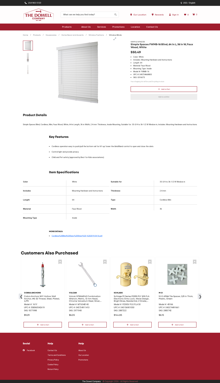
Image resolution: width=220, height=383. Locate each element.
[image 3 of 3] (28, 69)
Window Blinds (115, 35)
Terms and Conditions (57, 355)
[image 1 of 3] (28, 46)
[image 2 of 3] (28, 57)
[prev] (20, 296)
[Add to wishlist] (60, 262)
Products (37, 35)
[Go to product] (43, 274)
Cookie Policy (53, 365)
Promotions (83, 360)
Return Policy (53, 369)
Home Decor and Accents (72, 35)
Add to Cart (165, 89)
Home (25, 35)
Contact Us (52, 350)
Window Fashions (96, 35)
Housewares (51, 35)
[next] (199, 296)
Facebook (31, 350)
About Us (82, 350)
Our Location (83, 355)
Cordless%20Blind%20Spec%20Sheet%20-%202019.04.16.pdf (77, 236)
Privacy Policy (53, 360)
